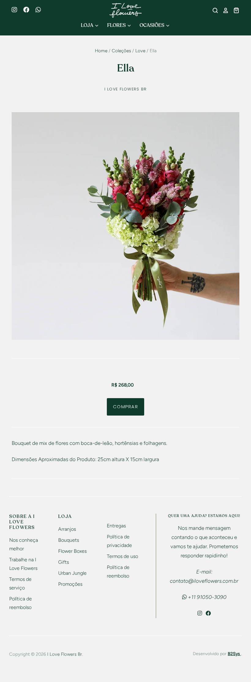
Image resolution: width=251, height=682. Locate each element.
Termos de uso (122, 556)
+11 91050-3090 (207, 597)
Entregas (116, 526)
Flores (117, 25)
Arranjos (67, 529)
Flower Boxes (72, 551)
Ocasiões (152, 25)
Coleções (121, 50)
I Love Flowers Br (125, 89)
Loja (87, 25)
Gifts (63, 562)
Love (140, 50)
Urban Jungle (72, 573)
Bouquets (68, 540)
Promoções (70, 584)
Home (101, 50)
